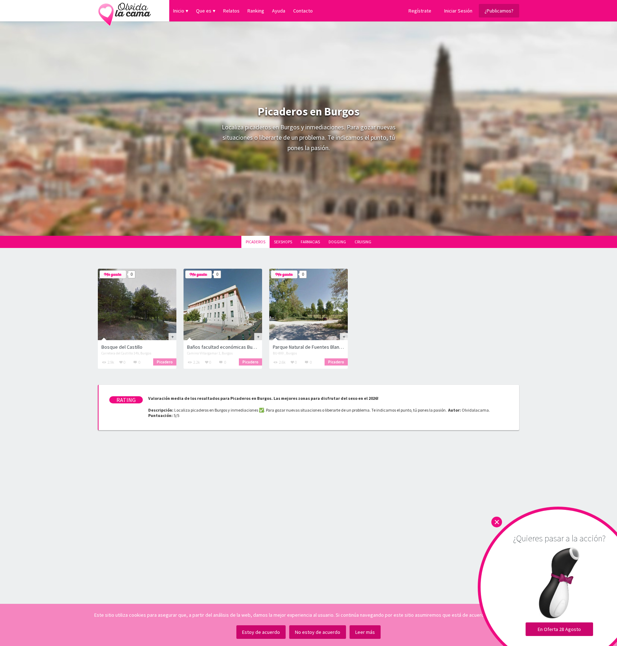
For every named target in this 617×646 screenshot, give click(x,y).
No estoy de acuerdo (317, 632)
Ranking (255, 11)
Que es (203, 11)
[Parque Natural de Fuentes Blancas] (308, 304)
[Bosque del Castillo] (137, 304)
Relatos (231, 11)
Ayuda (278, 11)
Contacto (303, 11)
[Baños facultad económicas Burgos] (223, 304)
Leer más (365, 632)
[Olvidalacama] (124, 10)
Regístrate (419, 11)
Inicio (178, 11)
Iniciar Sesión (458, 11)
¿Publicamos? (499, 11)
